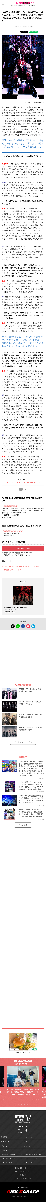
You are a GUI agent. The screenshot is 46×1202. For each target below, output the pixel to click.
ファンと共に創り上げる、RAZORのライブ (23, 482)
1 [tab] (15, 1104)
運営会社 (23, 1175)
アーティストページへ (23, 742)
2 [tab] (18, 1104)
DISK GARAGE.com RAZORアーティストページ (21, 567)
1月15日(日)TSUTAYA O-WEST (12, 531)
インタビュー (29, 1137)
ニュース (27, 1146)
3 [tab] (21, 1104)
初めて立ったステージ (9, 1158)
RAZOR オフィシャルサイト (14, 570)
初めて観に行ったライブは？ (34, 1154)
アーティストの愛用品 (9, 1154)
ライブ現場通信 (6, 1162)
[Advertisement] (23, 656)
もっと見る (23, 825)
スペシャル (5, 1150)
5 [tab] (28, 1104)
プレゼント (5, 1146)
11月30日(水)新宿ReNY (10, 506)
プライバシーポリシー (23, 1178)
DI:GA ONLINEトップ (23, 1168)
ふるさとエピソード (31, 1158)
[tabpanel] (23, 1083)
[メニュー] (3, 4)
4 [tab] (25, 1104)
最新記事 (4, 1137)
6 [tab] (31, 1104)
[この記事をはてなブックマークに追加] (33, 627)
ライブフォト (29, 1162)
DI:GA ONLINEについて (23, 1171)
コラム (26, 1141)
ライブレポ (5, 1141)
